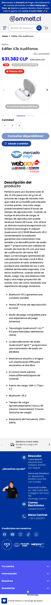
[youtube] (12, 534)
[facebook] (4, 534)
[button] (5, 28)
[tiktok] (28, 534)
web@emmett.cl (36, 508)
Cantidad (8, 120)
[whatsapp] (36, 534)
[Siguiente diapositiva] (47, 89)
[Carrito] (46, 28)
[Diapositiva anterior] (4, 89)
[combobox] (25, 28)
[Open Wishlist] (4, 601)
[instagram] (20, 534)
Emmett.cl (19, 601)
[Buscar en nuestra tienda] (39, 28)
